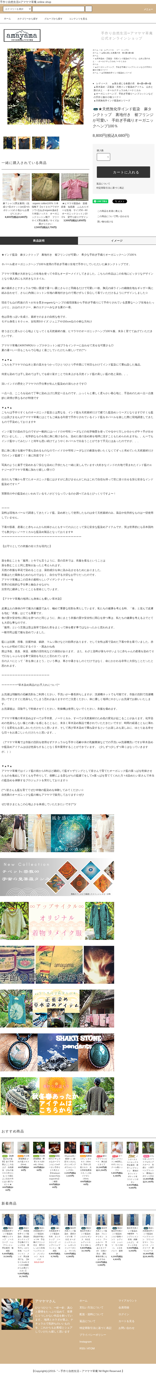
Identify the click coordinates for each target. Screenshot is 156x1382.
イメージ (117, 240)
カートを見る (127, 1321)
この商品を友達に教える (109, 211)
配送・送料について (91, 1314)
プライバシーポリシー (93, 1334)
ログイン (124, 1314)
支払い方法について (91, 1307)
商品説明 (39, 240)
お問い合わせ (127, 1327)
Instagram (86, 1341)
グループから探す (53, 18)
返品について (103, 183)
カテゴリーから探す (27, 18)
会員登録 (124, 1307)
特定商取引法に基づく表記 (110, 188)
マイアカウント (128, 1300)
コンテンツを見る (78, 18)
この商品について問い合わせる (113, 216)
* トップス (124, 50)
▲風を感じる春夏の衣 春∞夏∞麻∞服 (117, 53)
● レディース (108, 50)
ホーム (7, 18)
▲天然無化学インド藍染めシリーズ (116, 73)
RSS (82, 1348)
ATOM (91, 1348)
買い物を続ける (105, 221)
